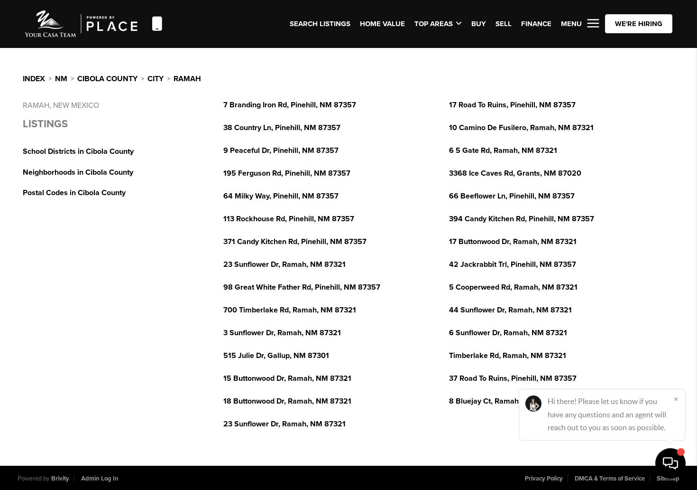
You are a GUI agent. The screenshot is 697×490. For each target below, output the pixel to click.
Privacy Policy (544, 478)
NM (61, 79)
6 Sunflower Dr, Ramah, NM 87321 (508, 333)
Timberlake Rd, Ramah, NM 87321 (507, 355)
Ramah (187, 79)
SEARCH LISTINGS (320, 23)
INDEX (34, 79)
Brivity (60, 478)
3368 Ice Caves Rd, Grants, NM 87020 (515, 173)
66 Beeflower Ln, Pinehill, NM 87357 (512, 196)
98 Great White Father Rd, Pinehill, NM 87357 (301, 287)
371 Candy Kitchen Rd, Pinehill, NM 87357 (295, 241)
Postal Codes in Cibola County (74, 193)
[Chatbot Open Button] (670, 463)
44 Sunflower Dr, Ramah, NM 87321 (510, 310)
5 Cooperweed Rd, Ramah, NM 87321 (513, 287)
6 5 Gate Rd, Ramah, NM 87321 (503, 150)
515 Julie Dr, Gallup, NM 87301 (276, 355)
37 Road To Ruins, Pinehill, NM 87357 (513, 378)
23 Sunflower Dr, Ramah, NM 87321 (284, 264)
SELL (503, 23)
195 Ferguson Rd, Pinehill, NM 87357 (286, 173)
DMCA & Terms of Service (610, 478)
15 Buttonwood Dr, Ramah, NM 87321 (287, 378)
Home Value (382, 23)
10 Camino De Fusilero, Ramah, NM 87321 (521, 128)
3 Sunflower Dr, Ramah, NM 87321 (282, 333)
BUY (478, 23)
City (155, 79)
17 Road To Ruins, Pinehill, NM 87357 (512, 105)
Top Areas (433, 23)
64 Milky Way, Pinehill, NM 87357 (281, 196)
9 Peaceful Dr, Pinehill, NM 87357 (281, 150)
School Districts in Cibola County (78, 151)
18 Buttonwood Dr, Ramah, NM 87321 (287, 401)
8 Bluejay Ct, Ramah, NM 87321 (503, 401)
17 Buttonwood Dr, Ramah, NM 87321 (513, 241)
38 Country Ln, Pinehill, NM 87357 (281, 128)
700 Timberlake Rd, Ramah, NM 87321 (289, 310)
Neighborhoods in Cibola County (78, 172)
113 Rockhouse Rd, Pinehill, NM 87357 (288, 219)
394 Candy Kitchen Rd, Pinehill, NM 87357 (521, 219)
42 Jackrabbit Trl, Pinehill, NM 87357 (512, 264)
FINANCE (536, 23)
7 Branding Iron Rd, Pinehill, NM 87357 (289, 105)
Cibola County (107, 79)
